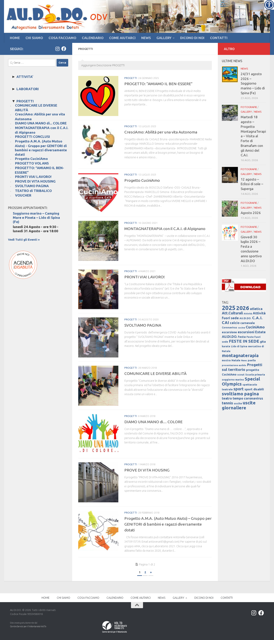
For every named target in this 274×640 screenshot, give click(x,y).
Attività (248, 313)
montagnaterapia (240, 355)
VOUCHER (23, 195)
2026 (242, 308)
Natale (235, 360)
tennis (227, 403)
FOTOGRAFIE (249, 107)
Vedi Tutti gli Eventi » (24, 239)
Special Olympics (241, 381)
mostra (226, 360)
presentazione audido (234, 365)
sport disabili (254, 389)
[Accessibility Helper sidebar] (269, 5)
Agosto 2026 (251, 213)
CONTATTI (218, 38)
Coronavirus (229, 327)
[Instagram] (57, 48)
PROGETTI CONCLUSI (32, 136)
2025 (228, 308)
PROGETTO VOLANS (32, 163)
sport (238, 389)
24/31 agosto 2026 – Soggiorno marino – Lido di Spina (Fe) (253, 83)
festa (242, 336)
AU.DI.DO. (245, 318)
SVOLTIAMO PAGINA (142, 325)
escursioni (246, 332)
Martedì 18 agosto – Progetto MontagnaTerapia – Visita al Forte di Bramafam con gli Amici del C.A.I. (253, 136)
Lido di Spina (239, 346)
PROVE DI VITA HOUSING (146, 470)
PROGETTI (130, 78)
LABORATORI (27, 89)
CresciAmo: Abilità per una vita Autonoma (160, 132)
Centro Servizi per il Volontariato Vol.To (28, 626)
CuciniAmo (255, 327)
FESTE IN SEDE (244, 341)
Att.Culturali (232, 313)
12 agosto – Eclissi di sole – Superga (252, 184)
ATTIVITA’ (24, 77)
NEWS (146, 38)
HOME (15, 38)
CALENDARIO (93, 38)
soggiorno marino (233, 379)
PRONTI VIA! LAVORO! (144, 277)
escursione (229, 332)
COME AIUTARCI (122, 38)
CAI (225, 322)
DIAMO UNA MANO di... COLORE (41, 123)
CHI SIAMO (34, 38)
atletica (256, 309)
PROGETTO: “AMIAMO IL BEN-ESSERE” (158, 84)
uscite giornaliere (239, 405)
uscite (238, 403)
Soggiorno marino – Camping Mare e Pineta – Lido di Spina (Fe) (36, 217)
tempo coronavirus (248, 398)
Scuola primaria (255, 374)
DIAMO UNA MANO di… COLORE (153, 422)
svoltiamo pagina (240, 393)
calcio (234, 323)
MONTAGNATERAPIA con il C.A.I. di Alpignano (164, 228)
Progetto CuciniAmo (142, 180)
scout (241, 374)
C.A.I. (257, 318)
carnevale (247, 323)
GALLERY (164, 38)
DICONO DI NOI (192, 38)
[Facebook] (63, 48)
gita (263, 341)
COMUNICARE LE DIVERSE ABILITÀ (155, 373)
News (244, 360)
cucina (241, 327)
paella (252, 360)
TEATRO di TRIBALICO (33, 191)
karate (226, 346)
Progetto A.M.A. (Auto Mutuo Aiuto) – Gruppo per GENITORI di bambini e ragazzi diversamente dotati (168, 524)
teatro (227, 398)
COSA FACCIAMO (62, 38)
